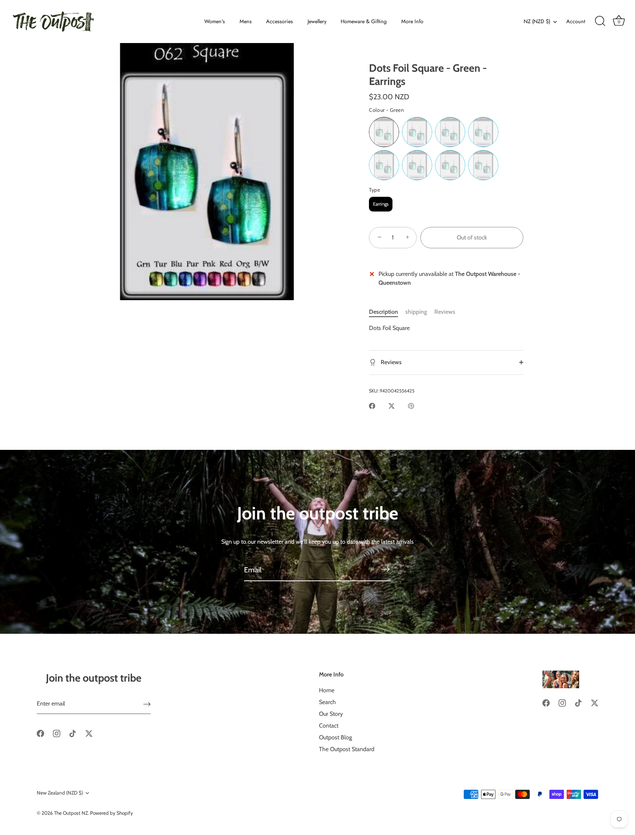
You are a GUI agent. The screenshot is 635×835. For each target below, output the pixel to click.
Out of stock (472, 237)
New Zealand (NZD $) (60, 793)
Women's (214, 21)
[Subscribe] (385, 569)
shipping (416, 311)
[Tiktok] (72, 732)
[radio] (384, 132)
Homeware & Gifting (364, 21)
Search (327, 702)
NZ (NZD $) (537, 21)
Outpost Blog (335, 737)
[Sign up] (147, 704)
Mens (246, 21)
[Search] (600, 21)
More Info (412, 21)
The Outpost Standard (346, 749)
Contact (328, 725)
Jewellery (317, 21)
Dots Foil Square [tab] (389, 327)
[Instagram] (56, 732)
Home (326, 690)
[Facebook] (40, 732)
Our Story (331, 713)
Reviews (444, 311)
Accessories (279, 21)
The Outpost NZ (71, 813)
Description (383, 311)
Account (575, 21)
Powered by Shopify (111, 813)
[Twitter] (89, 732)
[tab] (387, 312)
